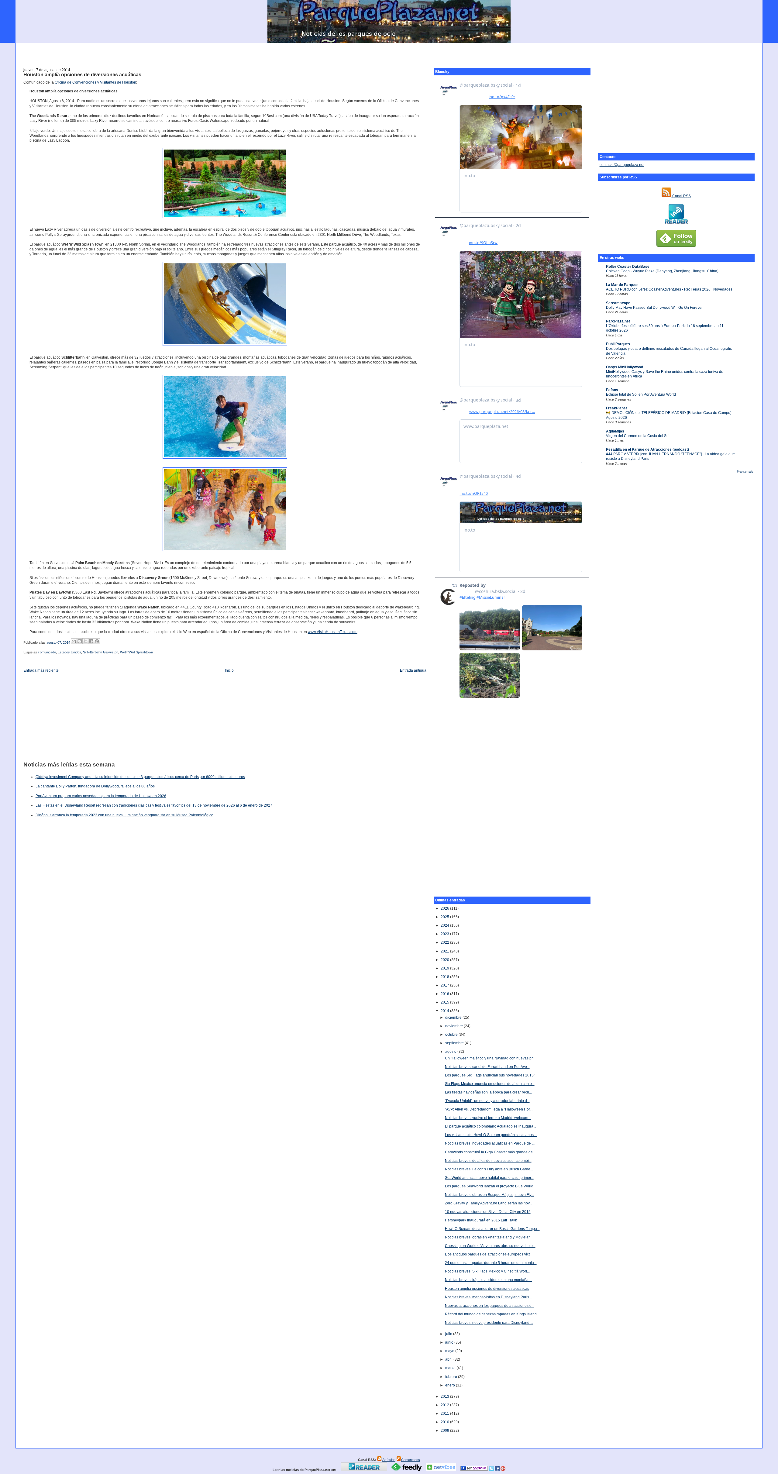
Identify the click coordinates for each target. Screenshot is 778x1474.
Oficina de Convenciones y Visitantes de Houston (95, 82)
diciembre (454, 1017)
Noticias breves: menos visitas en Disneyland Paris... (488, 1297)
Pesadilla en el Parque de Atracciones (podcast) (647, 449)
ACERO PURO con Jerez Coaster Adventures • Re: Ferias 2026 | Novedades (669, 289)
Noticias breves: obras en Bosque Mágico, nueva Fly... (489, 1195)
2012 (445, 1405)
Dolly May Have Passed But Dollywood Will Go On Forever (654, 307)
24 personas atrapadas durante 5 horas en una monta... (491, 1263)
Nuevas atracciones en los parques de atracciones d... (489, 1306)
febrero (451, 1377)
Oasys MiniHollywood (624, 367)
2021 (445, 951)
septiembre (455, 1043)
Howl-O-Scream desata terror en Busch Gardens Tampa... (492, 1229)
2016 (445, 994)
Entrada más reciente (41, 670)
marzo (450, 1368)
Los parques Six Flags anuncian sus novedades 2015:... (491, 1075)
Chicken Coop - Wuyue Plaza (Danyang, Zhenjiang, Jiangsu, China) (662, 271)
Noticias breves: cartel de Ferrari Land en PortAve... (487, 1067)
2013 (445, 1396)
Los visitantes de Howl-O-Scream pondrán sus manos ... (491, 1135)
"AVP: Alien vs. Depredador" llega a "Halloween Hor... (488, 1109)
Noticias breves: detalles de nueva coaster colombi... (488, 1161)
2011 (445, 1413)
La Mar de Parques (622, 285)
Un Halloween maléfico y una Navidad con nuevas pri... (490, 1058)
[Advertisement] (389, 52)
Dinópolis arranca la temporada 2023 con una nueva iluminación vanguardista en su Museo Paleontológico (124, 815)
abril (449, 1359)
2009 (445, 1430)
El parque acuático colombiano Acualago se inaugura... (490, 1126)
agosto (451, 1051)
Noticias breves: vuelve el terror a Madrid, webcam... (488, 1118)
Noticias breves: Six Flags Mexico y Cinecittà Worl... (487, 1271)
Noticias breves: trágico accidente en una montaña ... (488, 1280)
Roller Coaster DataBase (627, 266)
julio (449, 1334)
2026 (445, 908)
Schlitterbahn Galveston (100, 652)
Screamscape (618, 303)
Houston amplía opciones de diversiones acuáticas (82, 74)
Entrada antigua (413, 670)
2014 (445, 1011)
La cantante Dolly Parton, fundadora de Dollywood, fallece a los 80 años (95, 786)
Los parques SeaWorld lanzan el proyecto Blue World (489, 1186)
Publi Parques (618, 344)
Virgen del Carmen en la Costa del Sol (638, 436)
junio (449, 1342)
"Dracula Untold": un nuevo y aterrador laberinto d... (487, 1101)
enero (450, 1385)
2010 (445, 1422)
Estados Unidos (69, 652)
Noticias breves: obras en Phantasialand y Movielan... (489, 1237)
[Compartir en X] (85, 641)
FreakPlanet (616, 408)
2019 (445, 968)
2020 (445, 960)
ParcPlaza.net (618, 321)
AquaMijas (615, 431)
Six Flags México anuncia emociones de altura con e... (490, 1084)
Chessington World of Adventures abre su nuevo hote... (490, 1246)
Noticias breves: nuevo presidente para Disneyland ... (489, 1323)
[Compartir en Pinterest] (97, 641)
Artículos (388, 1460)
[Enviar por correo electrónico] (74, 641)
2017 (445, 985)
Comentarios (410, 1460)
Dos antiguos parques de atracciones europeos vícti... (489, 1254)
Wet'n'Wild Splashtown (136, 652)
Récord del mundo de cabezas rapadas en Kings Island (491, 1314)
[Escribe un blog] (80, 641)
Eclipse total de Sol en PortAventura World (641, 394)
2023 (445, 934)
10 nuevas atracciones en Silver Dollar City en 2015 (488, 1212)
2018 (445, 977)
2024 (445, 925)
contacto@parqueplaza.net (622, 165)
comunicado (47, 652)
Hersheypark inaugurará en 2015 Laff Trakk (481, 1220)
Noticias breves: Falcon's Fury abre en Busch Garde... (489, 1169)
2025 (445, 917)
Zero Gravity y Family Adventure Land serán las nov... (488, 1203)
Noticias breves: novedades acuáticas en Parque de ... (490, 1143)
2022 (445, 942)
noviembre (454, 1026)
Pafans (612, 390)
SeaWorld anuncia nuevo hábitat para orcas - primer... (489, 1178)
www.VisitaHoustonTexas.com (332, 632)
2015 (445, 1002)
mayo (450, 1351)
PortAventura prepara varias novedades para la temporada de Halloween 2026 (101, 796)
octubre (452, 1034)
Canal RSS (681, 196)
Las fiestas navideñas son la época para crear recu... (488, 1092)
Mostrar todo (745, 471)
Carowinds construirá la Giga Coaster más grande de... (490, 1152)
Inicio (229, 670)
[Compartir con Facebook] (91, 641)
